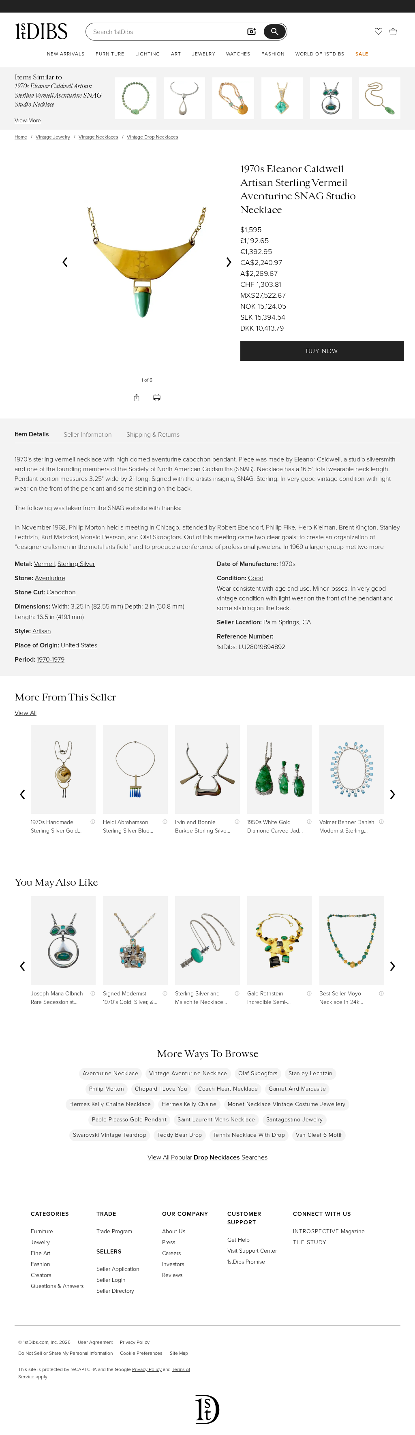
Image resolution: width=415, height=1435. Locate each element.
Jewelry (203, 53)
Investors (173, 1264)
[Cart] (393, 31)
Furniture (110, 53)
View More (28, 120)
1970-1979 (50, 659)
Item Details (32, 434)
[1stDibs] (41, 31)
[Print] (156, 397)
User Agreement (95, 1342)
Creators (41, 1275)
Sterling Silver (76, 563)
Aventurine (50, 577)
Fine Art (40, 1253)
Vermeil (44, 563)
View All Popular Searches (207, 1157)
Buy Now (322, 350)
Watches (238, 53)
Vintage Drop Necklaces (152, 136)
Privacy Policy (135, 1342)
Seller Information (88, 434)
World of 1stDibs (319, 53)
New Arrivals (66, 53)
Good (255, 577)
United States (79, 645)
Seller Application (117, 1269)
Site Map (179, 1353)
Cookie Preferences (141, 1353)
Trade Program (114, 1231)
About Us (173, 1231)
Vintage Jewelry (53, 136)
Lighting (147, 53)
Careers (171, 1253)
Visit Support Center (252, 1250)
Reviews (172, 1275)
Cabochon (61, 591)
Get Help (238, 1239)
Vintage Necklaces (98, 136)
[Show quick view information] (91, 822)
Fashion (273, 53)
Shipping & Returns (153, 434)
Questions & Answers (57, 1286)
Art (176, 53)
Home (21, 136)
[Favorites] (378, 31)
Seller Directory (115, 1290)
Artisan (41, 630)
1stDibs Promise (246, 1261)
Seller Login (111, 1279)
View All (25, 712)
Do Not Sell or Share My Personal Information (65, 1353)
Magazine (329, 1231)
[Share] (136, 397)
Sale (361, 53)
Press (168, 1242)
